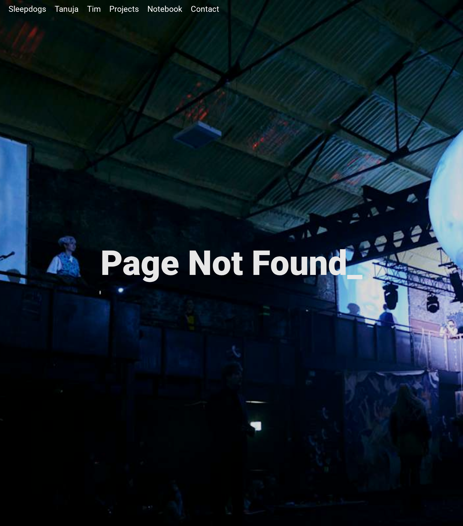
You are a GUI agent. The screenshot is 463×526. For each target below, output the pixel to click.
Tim (94, 9)
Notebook (164, 9)
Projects (124, 9)
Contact (205, 9)
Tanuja (67, 9)
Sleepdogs (27, 9)
